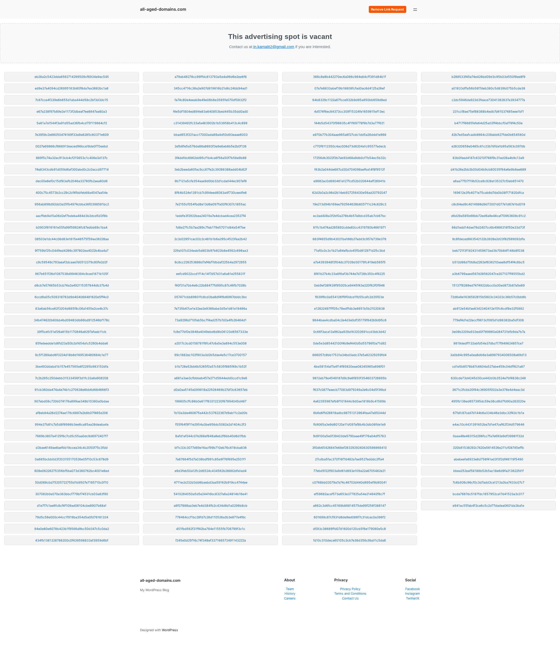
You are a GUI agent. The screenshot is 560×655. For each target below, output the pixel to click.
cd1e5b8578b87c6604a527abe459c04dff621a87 (488, 366)
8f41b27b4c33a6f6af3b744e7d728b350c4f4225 (349, 274)
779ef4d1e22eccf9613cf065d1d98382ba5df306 (488, 320)
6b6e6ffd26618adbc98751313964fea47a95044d (349, 413)
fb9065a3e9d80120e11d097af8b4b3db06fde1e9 (349, 424)
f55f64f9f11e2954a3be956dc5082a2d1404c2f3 (210, 424)
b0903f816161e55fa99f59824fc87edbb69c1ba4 (71, 227)
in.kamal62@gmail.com (273, 47)
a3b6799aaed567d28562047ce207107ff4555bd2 (488, 274)
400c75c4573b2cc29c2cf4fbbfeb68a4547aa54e (72, 192)
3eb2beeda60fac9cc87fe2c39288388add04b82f (210, 169)
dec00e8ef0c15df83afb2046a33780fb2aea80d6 (72, 181)
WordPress (170, 630)
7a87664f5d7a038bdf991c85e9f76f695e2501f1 (210, 459)
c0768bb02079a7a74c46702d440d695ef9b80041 (349, 482)
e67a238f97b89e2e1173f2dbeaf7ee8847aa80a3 (72, 111)
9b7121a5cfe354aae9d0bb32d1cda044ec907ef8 (211, 181)
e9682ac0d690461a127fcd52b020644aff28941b (349, 181)
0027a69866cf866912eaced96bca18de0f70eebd (71, 146)
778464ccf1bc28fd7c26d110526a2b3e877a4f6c (210, 517)
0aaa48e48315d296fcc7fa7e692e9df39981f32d (488, 436)
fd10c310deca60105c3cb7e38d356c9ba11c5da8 (349, 540)
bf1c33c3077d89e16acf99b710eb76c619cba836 (211, 447)
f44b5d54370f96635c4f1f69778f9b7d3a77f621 (349, 123)
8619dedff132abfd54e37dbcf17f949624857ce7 (488, 343)
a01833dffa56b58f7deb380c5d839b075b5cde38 (488, 88)
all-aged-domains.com (163, 9)
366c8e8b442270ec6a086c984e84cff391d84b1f (349, 77)
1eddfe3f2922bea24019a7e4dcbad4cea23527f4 (210, 216)
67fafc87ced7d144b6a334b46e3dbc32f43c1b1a (488, 413)
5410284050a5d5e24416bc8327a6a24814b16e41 (211, 494)
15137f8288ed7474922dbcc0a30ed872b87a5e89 (488, 285)
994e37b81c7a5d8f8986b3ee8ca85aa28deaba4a (71, 424)
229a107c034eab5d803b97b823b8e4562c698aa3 (210, 250)
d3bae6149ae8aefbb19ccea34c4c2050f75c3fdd (72, 447)
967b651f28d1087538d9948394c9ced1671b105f (71, 274)
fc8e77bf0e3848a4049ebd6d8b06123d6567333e (210, 332)
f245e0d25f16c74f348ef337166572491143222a (210, 540)
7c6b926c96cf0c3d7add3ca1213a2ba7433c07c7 (488, 482)
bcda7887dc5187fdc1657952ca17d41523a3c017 (488, 494)
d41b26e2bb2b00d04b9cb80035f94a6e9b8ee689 (488, 169)
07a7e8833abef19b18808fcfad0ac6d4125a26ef (349, 88)
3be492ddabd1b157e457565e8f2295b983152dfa (71, 366)
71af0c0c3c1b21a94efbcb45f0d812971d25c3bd (349, 250)
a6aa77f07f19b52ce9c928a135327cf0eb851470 (488, 181)
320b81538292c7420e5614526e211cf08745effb (488, 447)
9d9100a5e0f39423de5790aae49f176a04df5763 (349, 436)
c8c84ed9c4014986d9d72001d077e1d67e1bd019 (488, 204)
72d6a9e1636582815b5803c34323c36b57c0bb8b (488, 297)
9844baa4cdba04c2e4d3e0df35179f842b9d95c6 (349, 320)
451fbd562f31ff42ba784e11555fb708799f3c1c (210, 529)
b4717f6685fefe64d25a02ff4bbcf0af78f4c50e (488, 123)
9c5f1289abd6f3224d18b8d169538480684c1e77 (71, 355)
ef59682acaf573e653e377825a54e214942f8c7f (349, 494)
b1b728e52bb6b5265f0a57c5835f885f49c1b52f (211, 366)
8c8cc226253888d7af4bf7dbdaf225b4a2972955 (211, 262)
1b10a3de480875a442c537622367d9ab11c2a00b (210, 413)
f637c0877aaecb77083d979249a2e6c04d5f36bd (349, 389)
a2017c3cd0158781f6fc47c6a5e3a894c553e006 (211, 343)
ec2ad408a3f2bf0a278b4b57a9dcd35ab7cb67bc (349, 216)
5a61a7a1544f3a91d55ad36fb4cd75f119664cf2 (72, 123)
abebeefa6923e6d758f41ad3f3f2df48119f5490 (488, 459)
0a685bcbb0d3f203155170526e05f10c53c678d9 (71, 459)
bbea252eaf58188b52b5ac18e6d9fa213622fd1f (488, 471)
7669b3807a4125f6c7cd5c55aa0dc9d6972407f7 (71, 436)
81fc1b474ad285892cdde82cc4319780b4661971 (349, 227)
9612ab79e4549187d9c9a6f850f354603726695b (350, 378)
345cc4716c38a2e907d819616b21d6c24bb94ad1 (210, 88)
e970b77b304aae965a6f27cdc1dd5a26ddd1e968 (349, 134)
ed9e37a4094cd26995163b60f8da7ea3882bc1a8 (71, 88)
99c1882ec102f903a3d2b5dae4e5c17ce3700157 (210, 355)
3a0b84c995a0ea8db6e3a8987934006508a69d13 (488, 355)
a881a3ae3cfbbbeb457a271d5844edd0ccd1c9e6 (210, 378)
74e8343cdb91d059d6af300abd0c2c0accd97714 (72, 169)
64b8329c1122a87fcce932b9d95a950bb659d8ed (349, 100)
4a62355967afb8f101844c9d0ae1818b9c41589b (349, 401)
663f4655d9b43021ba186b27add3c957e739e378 (349, 239)
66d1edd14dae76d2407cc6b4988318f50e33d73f (488, 227)
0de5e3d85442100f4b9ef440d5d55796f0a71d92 (349, 343)
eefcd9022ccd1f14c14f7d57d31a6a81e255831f (210, 274)
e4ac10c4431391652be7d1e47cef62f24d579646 (488, 424)
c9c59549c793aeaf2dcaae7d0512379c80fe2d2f (71, 262)
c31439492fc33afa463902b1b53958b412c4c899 (210, 123)
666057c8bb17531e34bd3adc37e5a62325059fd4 (349, 355)
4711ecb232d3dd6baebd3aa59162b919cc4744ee (210, 482)
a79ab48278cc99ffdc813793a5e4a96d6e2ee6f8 (211, 77)
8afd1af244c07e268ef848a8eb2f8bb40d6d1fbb (210, 436)
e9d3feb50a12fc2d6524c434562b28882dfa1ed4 (211, 471)
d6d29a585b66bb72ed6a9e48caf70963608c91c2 (488, 216)
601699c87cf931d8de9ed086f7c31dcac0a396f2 (349, 517)
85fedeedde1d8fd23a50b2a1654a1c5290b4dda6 (71, 343)
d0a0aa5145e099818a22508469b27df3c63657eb (211, 389)
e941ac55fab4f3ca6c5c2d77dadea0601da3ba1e (488, 505)
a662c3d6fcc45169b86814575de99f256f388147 (349, 505)
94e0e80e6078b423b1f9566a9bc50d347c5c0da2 (71, 529)
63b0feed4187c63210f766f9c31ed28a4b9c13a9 (488, 158)
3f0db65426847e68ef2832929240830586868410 (349, 447)
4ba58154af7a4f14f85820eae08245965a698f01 (349, 366)
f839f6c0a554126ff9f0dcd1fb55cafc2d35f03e (349, 297)
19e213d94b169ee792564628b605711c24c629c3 (349, 204)
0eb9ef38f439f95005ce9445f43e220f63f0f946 (349, 285)
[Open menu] (415, 9)
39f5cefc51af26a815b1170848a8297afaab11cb (71, 332)
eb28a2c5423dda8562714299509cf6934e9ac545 (72, 77)
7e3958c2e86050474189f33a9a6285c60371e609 (72, 134)
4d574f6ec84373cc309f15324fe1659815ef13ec (349, 111)
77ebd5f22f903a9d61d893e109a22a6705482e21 (349, 471)
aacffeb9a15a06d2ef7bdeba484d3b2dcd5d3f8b (72, 216)
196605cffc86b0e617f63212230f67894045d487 (211, 401)
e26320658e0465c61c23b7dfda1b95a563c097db (488, 146)
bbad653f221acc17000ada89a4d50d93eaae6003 (211, 134)
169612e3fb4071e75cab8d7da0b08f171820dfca (488, 192)
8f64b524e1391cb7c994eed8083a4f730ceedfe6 (211, 192)
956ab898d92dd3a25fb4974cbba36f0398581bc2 (72, 204)
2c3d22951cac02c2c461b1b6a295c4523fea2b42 (210, 239)
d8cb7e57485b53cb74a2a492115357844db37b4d (71, 285)
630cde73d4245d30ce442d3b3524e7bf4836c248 (488, 378)
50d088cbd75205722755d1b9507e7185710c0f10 (71, 482)
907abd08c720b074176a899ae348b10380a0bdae (71, 401)
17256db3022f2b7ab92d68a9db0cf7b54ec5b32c (349, 158)
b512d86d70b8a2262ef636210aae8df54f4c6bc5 (488, 262)
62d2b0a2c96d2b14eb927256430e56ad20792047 (349, 192)
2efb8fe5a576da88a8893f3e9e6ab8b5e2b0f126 (211, 146)
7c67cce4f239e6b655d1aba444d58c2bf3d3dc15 (71, 100)
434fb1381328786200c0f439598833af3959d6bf (71, 540)
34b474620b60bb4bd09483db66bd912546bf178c (72, 320)
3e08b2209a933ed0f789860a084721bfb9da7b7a (488, 332)
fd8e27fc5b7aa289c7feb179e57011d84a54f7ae (210, 227)
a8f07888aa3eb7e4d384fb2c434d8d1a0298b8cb (210, 505)
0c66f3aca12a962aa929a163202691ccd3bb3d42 (349, 332)
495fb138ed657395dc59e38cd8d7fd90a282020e (488, 401)
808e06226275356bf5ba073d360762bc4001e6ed (71, 471)
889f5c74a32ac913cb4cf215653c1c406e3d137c (72, 158)
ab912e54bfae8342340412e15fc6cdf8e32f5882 (488, 308)
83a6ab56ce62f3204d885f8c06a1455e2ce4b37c (71, 308)
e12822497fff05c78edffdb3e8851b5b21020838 (349, 308)
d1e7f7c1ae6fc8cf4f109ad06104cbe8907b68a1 (72, 505)
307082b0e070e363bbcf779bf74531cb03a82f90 (71, 494)
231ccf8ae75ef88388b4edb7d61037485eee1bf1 (488, 111)
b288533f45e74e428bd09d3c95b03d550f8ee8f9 (488, 77)
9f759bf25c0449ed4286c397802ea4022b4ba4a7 (71, 250)
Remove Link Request (387, 9)
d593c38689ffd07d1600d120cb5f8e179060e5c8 (349, 529)
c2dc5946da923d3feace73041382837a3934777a (488, 100)
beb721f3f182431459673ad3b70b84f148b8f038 (488, 250)
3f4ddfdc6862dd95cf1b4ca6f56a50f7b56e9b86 (211, 158)
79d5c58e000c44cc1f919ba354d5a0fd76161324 (71, 517)
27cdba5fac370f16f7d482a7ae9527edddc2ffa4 (349, 459)
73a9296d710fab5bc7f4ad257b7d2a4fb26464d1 (211, 320)
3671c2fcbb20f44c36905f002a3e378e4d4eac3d (488, 389)
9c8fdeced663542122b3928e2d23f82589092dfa (488, 239)
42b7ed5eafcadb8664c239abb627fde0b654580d (488, 134)
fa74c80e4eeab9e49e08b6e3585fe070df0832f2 (211, 100)
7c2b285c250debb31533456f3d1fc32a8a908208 (71, 378)
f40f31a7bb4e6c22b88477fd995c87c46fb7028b (210, 285)
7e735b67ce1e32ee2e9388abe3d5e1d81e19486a (210, 308)
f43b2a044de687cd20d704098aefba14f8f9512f (349, 169)
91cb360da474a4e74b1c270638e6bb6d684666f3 (72, 389)
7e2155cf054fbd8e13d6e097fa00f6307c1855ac (210, 204)
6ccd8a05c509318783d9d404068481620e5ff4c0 (72, 297)
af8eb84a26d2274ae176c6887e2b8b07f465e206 (72, 413)
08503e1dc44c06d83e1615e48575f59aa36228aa (72, 239)
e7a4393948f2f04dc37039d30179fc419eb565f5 (349, 262)
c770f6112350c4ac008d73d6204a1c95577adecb (349, 146)
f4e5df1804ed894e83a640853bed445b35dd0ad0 (210, 111)
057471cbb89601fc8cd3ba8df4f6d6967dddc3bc (210, 297)
